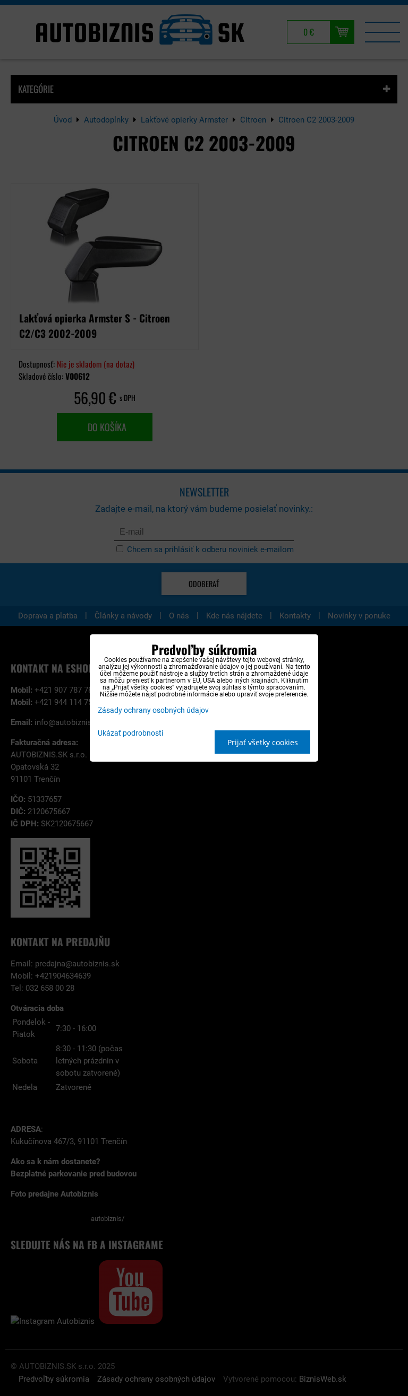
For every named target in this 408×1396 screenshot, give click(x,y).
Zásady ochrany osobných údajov (153, 710)
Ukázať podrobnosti (130, 733)
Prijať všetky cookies (262, 742)
